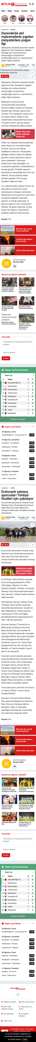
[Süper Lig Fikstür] (33, 427)
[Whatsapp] (18, 994)
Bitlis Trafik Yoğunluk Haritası (7, 1008)
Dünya (16, 11)
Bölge (10, 11)
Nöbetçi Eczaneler (10, 1002)
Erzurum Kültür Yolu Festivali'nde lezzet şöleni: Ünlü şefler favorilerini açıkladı (25, 290)
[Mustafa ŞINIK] (6, 263)
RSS (5, 1031)
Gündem (24, 11)
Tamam (25, 1039)
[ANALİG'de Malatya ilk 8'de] (9, 816)
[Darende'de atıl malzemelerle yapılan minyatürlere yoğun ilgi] (18, 71)
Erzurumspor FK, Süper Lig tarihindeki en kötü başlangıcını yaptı (26, 806)
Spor (12, 488)
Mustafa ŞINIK (18, 262)
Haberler (4, 29)
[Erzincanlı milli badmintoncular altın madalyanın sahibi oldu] (9, 782)
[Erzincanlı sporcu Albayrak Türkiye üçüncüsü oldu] (9, 799)
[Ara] (30, 4)
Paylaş (6, 76)
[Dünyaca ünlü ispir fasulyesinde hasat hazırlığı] (9, 301)
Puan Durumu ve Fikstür (25, 1008)
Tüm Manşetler (9, 1014)
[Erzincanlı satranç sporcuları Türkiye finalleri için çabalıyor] (18, 531)
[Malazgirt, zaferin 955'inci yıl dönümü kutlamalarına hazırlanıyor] (26, 318)
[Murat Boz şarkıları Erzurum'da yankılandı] (26, 301)
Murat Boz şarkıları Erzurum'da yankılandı (26, 307)
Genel (32, 11)
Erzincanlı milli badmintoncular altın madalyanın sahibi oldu (9, 789)
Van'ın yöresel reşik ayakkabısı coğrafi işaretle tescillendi (8, 289)
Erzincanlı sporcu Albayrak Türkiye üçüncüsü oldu (7, 806)
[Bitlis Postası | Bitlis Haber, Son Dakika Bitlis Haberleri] (14, 4)
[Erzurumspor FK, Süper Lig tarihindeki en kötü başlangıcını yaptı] (26, 799)
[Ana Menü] (33, 4)
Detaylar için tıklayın (18, 419)
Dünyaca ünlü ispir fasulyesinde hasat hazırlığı (8, 308)
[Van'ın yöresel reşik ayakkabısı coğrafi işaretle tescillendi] (9, 282)
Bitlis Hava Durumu (28, 1002)
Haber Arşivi (8, 1021)
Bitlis (3, 11)
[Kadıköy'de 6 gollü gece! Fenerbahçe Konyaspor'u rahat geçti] (26, 782)
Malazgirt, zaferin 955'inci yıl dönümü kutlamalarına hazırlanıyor (25, 326)
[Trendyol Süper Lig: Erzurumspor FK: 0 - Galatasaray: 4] (26, 816)
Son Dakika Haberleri (24, 1015)
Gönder (6, 358)
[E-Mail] (14, 266)
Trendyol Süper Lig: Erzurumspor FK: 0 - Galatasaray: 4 (25, 824)
